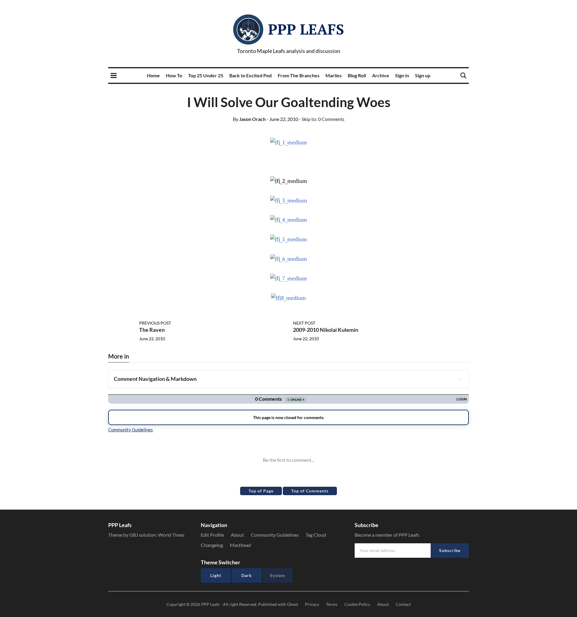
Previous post (155, 322)
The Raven (152, 329)
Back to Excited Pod (250, 75)
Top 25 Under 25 (205, 75)
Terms (331, 604)
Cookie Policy (357, 604)
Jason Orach (249, 119)
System (277, 575)
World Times (171, 535)
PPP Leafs (306, 29)
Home (153, 75)
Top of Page (261, 490)
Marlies (333, 75)
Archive (380, 75)
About (237, 535)
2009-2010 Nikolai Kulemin (325, 329)
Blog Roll (357, 75)
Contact (403, 604)
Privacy (312, 604)
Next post (304, 322)
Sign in (402, 75)
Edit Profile (212, 535)
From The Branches (298, 75)
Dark (246, 575)
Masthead (240, 545)
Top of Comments (309, 490)
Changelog (212, 545)
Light (215, 575)
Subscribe (449, 550)
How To (174, 75)
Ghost (292, 604)
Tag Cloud (316, 535)
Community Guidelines (275, 535)
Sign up (422, 75)
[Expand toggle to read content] (459, 379)
